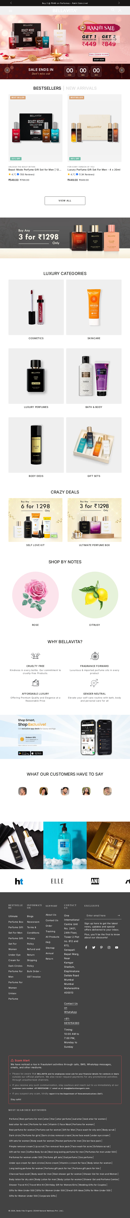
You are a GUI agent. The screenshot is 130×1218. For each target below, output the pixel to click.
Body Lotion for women (70, 1179)
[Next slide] (115, 39)
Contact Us (52, 920)
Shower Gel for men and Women (100, 1174)
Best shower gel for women (67, 1174)
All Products (52, 936)
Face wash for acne (81, 1146)
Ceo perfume (86, 1157)
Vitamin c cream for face (73, 1163)
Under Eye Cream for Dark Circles (15, 960)
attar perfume (64, 1119)
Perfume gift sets (53, 1157)
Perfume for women (83, 1124)
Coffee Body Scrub (37, 1152)
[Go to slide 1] (62, 58)
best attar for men (18, 1124)
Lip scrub (39, 1146)
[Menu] (12, 10)
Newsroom (33, 921)
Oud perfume (70, 1157)
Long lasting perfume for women (26, 1168)
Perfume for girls (31, 1135)
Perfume (13, 1119)
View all (65, 200)
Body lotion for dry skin (21, 1179)
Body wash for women (42, 1141)
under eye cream (100, 1135)
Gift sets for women (19, 1141)
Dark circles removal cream (56, 1135)
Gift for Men (69, 1130)
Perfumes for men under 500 (100, 1152)
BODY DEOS (36, 475)
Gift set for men (17, 1152)
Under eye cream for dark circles (26, 1163)
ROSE (35, 624)
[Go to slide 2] (65, 58)
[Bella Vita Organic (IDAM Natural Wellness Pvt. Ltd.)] (65, 238)
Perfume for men (38, 1124)
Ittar (53, 1119)
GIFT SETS (94, 475)
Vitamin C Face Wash (60, 1124)
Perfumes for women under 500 (26, 1157)
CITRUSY (94, 624)
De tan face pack (92, 1141)
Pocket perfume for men (69, 1141)
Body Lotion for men (45, 1179)
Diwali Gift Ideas (75, 1190)
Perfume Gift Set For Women (15, 944)
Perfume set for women (49, 1130)
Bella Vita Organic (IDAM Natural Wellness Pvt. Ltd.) (39, 1211)
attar (46, 1119)
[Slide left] (11, 3)
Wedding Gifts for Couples (92, 1185)
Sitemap (50, 947)
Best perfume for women (22, 1130)
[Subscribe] (120, 915)
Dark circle (15, 1135)
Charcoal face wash (19, 1174)
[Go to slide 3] (68, 58)
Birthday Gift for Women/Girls (61, 1185)
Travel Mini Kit (37, 1185)
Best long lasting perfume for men (66, 1152)
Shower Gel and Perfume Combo (101, 1179)
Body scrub (108, 1130)
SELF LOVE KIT (35, 545)
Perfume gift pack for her (58, 1168)
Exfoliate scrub (101, 1146)
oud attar (77, 1119)
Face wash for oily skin (89, 1130)
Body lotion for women (99, 1163)
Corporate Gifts (47, 1196)
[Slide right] (119, 3)
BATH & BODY (93, 407)
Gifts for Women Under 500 (50, 1190)
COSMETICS (36, 338)
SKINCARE (94, 338)
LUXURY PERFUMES (36, 407)
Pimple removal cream (21, 1146)
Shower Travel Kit (18, 1185)
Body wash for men (42, 1174)
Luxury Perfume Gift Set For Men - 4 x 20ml (94, 169)
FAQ (48, 942)
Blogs (30, 916)
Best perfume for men (31, 1119)
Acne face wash (81, 1135)
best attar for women (95, 1119)
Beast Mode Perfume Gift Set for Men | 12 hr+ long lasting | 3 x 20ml (33, 170)
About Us (51, 914)
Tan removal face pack (58, 1146)
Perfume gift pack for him (86, 1168)
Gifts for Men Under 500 (22, 1190)
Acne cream (52, 1163)
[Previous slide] (14, 39)
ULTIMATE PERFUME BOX (94, 545)
